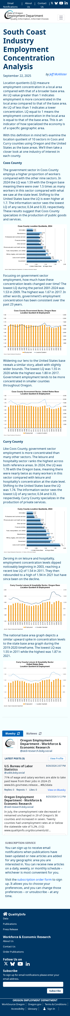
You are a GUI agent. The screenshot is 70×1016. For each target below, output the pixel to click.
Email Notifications (10, 4)
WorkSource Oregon (13, 1004)
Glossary (32, 1008)
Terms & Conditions (55, 1004)
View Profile (56, 758)
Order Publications (13, 951)
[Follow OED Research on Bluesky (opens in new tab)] (12, 964)
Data (5, 918)
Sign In (51, 1008)
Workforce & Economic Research (27, 937)
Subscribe (10, 971)
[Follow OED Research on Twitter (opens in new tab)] (6, 964)
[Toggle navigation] (61, 18)
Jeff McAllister (58, 74)
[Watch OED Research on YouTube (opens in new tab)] (20, 964)
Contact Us (42, 4)
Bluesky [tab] (11, 733)
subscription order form (34, 879)
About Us (28, 4)
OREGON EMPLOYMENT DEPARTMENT (35, 1000)
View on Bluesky (57, 789)
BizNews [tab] (32, 733)
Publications (10, 924)
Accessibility (17, 1008)
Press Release (10, 929)
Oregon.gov (34, 1004)
